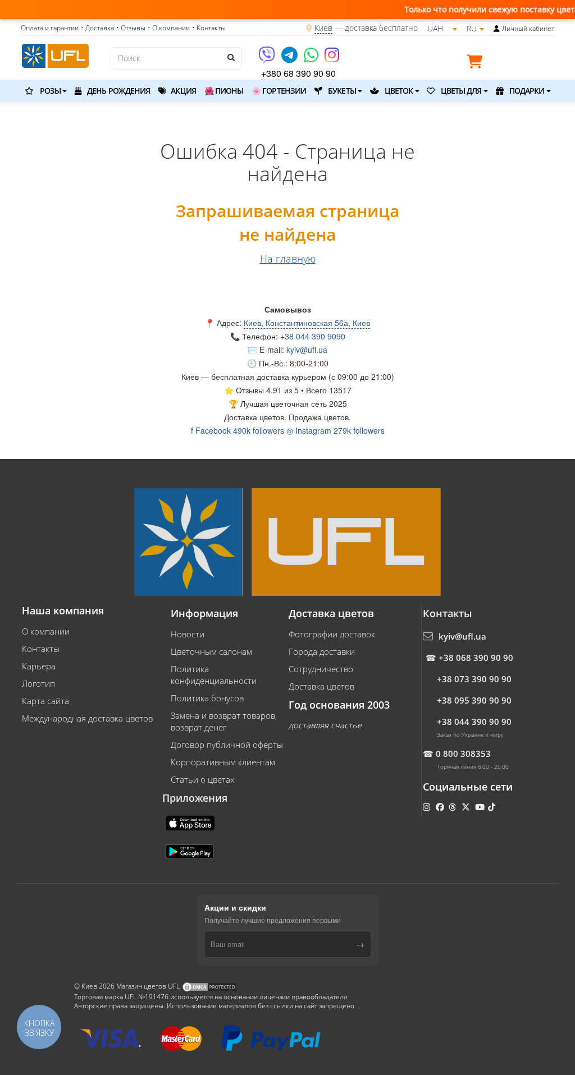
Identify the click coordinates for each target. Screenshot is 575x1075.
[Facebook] (441, 806)
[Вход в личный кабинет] (497, 28)
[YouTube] (481, 806)
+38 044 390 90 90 (474, 721)
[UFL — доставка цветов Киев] (55, 54)
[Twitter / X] (467, 806)
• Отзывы (130, 28)
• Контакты (209, 28)
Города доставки (322, 651)
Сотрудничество (321, 668)
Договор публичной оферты (227, 744)
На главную (288, 258)
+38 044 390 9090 (312, 336)
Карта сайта (45, 700)
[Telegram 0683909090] (290, 58)
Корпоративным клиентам (223, 762)
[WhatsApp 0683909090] (312, 58)
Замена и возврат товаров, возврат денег (224, 721)
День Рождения (117, 90)
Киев (323, 27)
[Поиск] (230, 57)
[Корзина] (477, 63)
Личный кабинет (528, 28)
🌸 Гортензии (279, 90)
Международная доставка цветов (87, 718)
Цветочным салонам (211, 651)
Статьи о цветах (202, 779)
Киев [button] (190, 376)
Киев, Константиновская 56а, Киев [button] (307, 322)
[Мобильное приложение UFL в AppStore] (191, 822)
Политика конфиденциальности (214, 674)
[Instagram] (332, 58)
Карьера (39, 666)
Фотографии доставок (332, 634)
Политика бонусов (207, 698)
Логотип (38, 683)
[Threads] (453, 806)
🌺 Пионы (224, 90)
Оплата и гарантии (50, 28)
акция (182, 90)
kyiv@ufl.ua (306, 349)
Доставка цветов (321, 686)
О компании (46, 631)
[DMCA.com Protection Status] (209, 986)
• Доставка (97, 28)
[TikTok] (493, 806)
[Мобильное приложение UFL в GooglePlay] (191, 850)
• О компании (169, 28)
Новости (187, 634)
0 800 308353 (463, 753)
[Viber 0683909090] (267, 58)
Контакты (41, 648)
